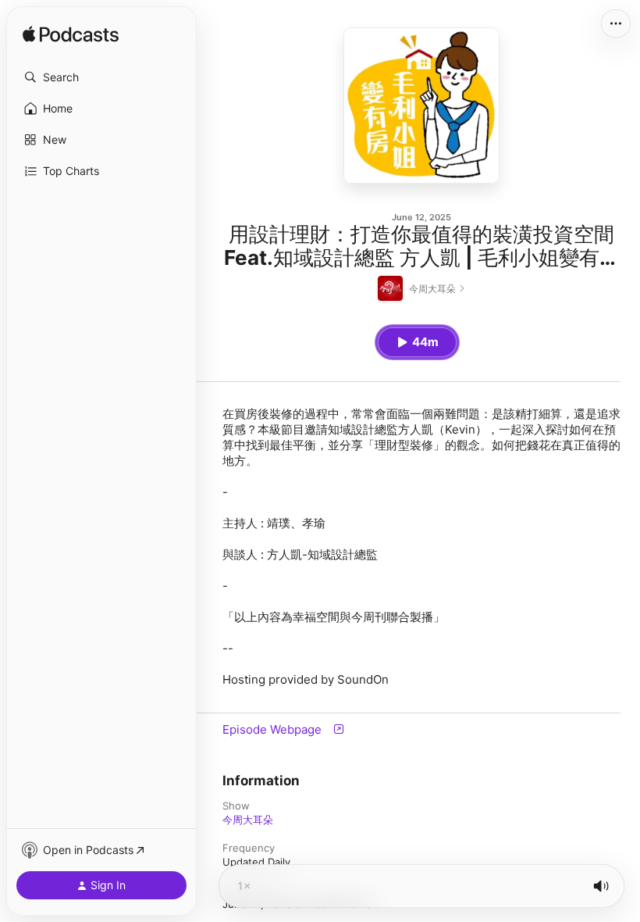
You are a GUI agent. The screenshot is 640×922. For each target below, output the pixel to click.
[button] (101, 77)
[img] (71, 35)
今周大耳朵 (247, 819)
